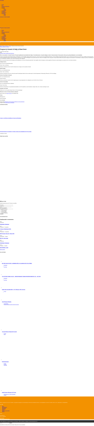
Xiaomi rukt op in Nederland (9, 102)
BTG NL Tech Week (4, 238)
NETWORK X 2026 (4, 247)
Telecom (3, 7)
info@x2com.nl (9, 93)
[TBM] (12, 26)
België (5, 9)
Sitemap (3, 411)
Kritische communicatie (5, 6)
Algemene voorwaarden (5, 410)
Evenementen (4, 12)
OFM (5, 15)
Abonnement (4, 408)
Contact (3, 409)
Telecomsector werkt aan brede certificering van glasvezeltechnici (14, 101)
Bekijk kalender (2, 249)
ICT (2, 5)
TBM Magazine (4, 407)
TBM (5, 14)
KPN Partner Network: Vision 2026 (7, 233)
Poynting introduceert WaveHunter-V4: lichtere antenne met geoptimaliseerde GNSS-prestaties (15, 131)
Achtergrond (4, 10)
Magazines (3, 13)
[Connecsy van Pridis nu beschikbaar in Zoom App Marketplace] (9, 116)
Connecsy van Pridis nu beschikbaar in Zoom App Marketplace (10, 118)
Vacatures (3, 11)
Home (3, 4)
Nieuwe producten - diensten (4, 46)
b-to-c (5, 34)
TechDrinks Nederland (4, 224)
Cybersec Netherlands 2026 (5, 229)
